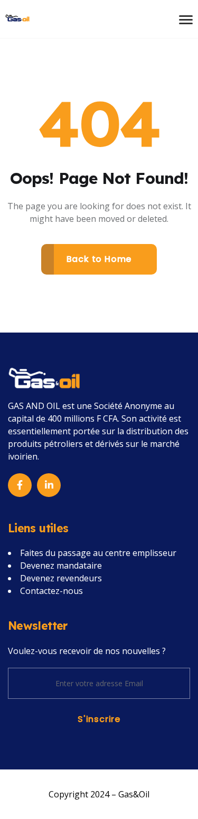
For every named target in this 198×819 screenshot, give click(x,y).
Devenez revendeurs (61, 578)
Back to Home (99, 259)
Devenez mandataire (61, 565)
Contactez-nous (51, 591)
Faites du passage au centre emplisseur (98, 553)
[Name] (17, 17)
